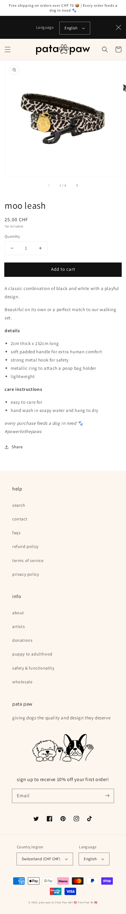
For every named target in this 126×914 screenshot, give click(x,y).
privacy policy (25, 574)
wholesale (22, 682)
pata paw (45, 902)
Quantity (12, 236)
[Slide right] (76, 185)
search (18, 505)
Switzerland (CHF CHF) (41, 858)
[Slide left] (49, 185)
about (18, 612)
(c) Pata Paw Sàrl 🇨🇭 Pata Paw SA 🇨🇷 (74, 902)
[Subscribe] (107, 795)
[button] (7, 49)
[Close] (118, 27)
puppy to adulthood (32, 654)
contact (19, 519)
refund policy (25, 546)
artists (18, 626)
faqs (16, 532)
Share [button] (17, 447)
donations (22, 640)
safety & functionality (33, 668)
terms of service (28, 560)
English (71, 28)
